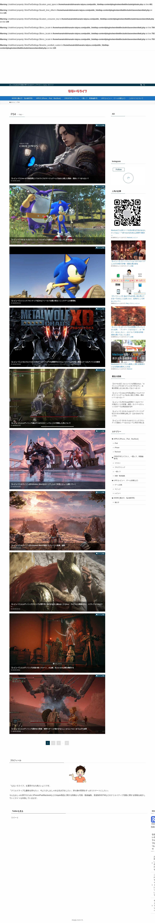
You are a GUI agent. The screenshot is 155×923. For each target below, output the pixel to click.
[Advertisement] (77, 66)
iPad (127, 303)
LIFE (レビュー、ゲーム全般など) (126, 480)
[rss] (141, 85)
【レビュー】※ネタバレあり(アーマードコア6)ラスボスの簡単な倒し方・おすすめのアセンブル (128, 413)
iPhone (117, 447)
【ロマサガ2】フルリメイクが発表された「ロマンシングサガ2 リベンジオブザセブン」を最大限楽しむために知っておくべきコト (128, 386)
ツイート (14, 818)
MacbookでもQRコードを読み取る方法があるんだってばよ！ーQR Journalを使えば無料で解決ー (128, 232)
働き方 (117, 502)
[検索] (144, 85)
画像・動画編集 (120, 476)
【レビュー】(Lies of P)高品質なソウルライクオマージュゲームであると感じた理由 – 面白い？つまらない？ (128, 395)
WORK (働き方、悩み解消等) (124, 498)
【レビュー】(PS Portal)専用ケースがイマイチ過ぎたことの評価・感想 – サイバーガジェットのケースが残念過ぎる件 (128, 404)
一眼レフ (118, 471)
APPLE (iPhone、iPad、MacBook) (126, 439)
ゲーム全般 (130, 266)
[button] (127, 212)
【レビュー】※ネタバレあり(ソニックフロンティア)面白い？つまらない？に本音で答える (128, 422)
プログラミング (120, 467)
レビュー (135, 237)
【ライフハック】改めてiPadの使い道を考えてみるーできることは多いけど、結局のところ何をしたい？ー (127, 298)
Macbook (129, 237)
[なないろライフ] (77, 91)
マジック (118, 489)
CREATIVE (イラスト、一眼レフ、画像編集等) (128, 457)
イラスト (131, 303)
